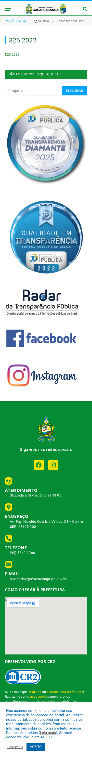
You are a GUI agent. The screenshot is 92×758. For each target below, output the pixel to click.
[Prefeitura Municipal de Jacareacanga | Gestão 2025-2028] (46, 9)
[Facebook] (39, 465)
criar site (34, 692)
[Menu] (8, 8)
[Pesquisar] (84, 8)
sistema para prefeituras (65, 692)
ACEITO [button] (36, 747)
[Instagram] (53, 465)
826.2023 (12, 54)
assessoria (38, 696)
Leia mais (48, 733)
